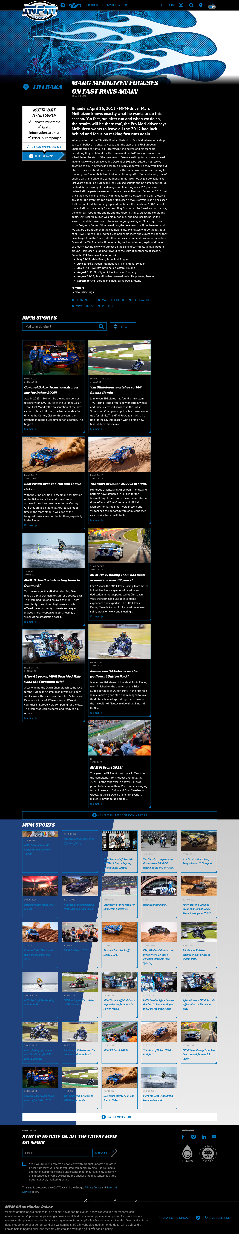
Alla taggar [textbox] (125, 327)
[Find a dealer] (201, 5)
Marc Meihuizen (113, 300)
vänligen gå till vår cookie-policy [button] (92, 1228)
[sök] (191, 5)
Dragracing (84, 300)
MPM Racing (142, 300)
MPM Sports (84, 306)
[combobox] (123, 327)
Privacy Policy (93, 1187)
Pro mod (108, 306)
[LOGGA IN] (181, 5)
